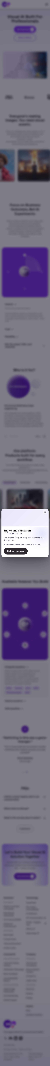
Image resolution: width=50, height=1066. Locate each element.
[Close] (45, 512)
